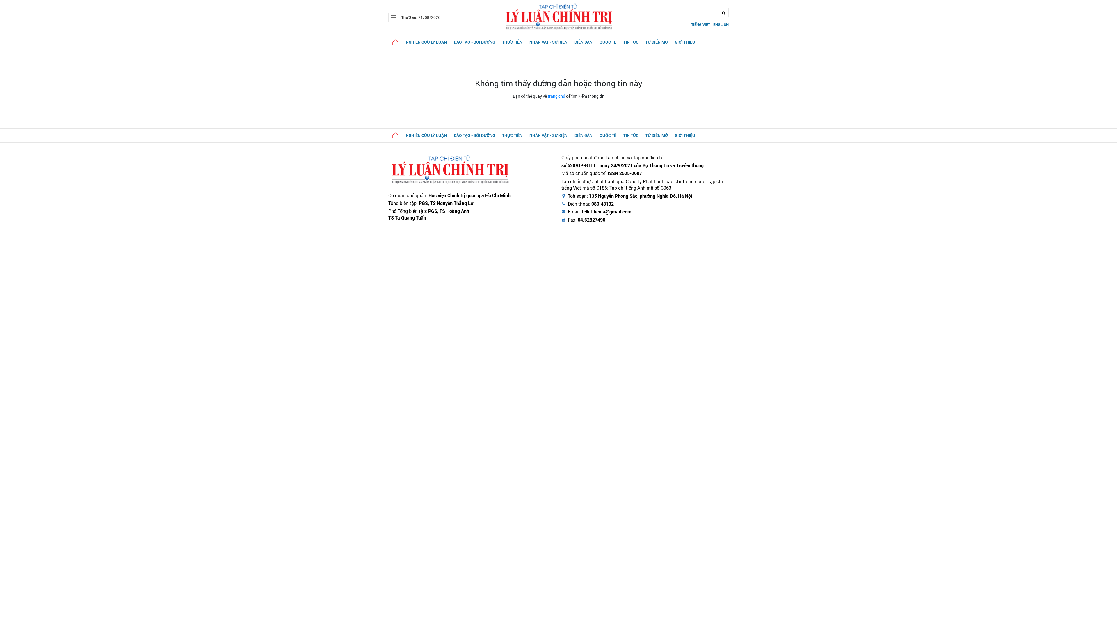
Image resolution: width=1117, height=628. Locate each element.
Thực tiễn (512, 42)
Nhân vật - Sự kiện (548, 42)
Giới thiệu (685, 42)
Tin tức (630, 42)
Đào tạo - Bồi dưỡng (474, 42)
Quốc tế (608, 42)
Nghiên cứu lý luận (426, 42)
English (721, 24)
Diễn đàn (583, 42)
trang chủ (556, 96)
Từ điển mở (656, 42)
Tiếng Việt (700, 24)
